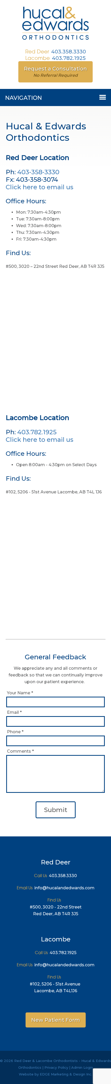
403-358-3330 (38, 172)
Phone (15, 731)
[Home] (55, 41)
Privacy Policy (56, 1067)
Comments (20, 751)
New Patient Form (55, 1020)
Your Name (20, 692)
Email (14, 712)
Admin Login (82, 1067)
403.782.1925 (69, 58)
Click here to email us (39, 187)
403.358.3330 (68, 51)
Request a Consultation (55, 72)
